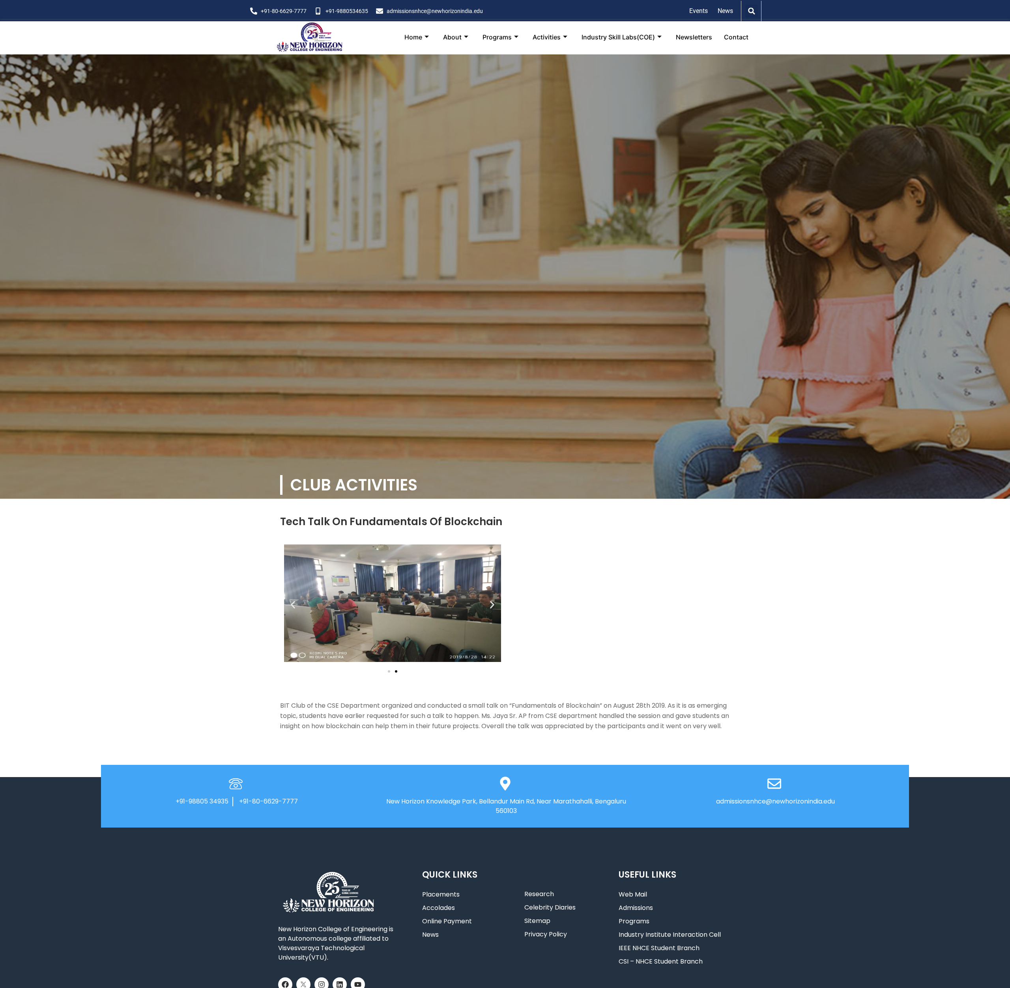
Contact (736, 37)
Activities (547, 37)
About (452, 37)
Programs (497, 37)
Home (413, 37)
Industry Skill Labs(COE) (618, 37)
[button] (751, 11)
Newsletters (694, 37)
